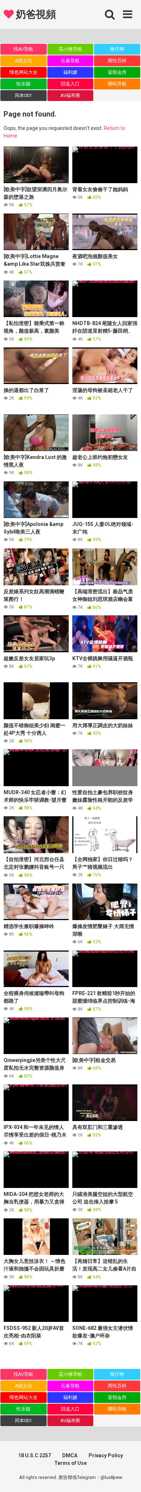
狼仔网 (117, 49)
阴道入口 (70, 84)
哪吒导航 (117, 84)
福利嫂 (70, 72)
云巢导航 (70, 60)
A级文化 (23, 60)
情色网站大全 (23, 72)
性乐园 (23, 84)
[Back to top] (127, 1477)
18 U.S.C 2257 (34, 1455)
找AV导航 (23, 49)
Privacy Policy (106, 1455)
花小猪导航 (70, 49)
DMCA (69, 1455)
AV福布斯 (70, 95)
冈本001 (23, 95)
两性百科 (117, 60)
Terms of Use (70, 1463)
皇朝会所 (117, 72)
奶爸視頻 (35, 14)
